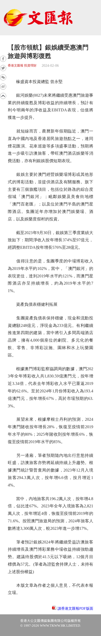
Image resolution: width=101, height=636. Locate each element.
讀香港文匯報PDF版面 (75, 608)
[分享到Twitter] (3, 68)
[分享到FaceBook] (3, 59)
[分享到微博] (3, 87)
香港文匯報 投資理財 (22, 65)
